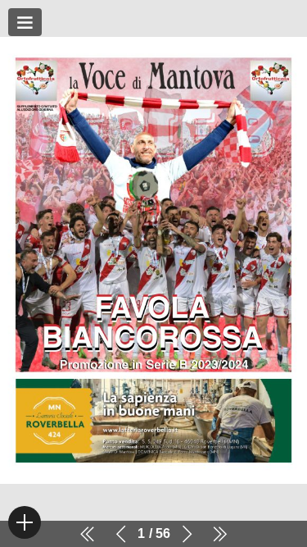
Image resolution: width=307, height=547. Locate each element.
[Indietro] (121, 534)
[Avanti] (187, 534)
